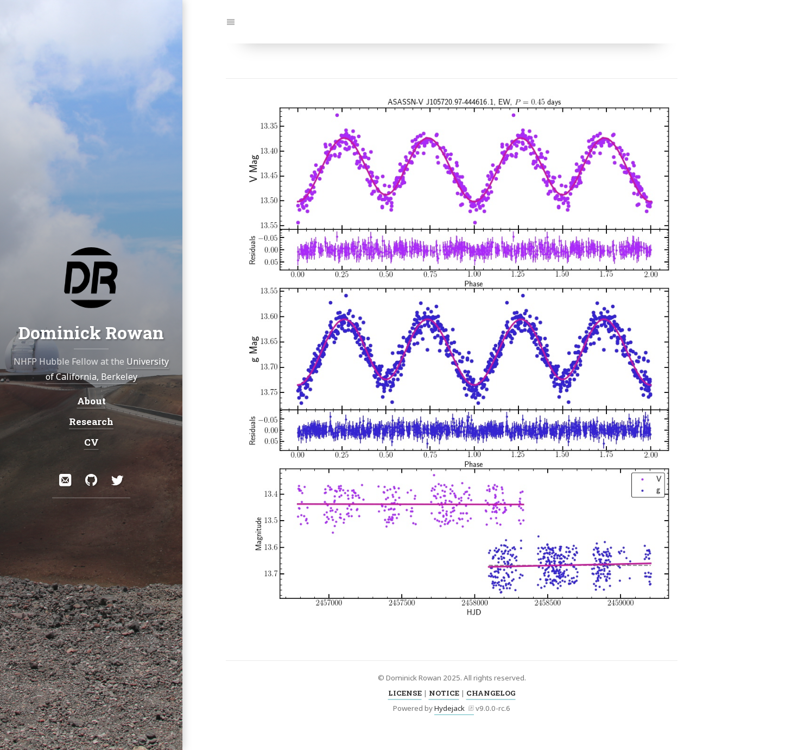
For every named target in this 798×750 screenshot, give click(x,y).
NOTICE (444, 693)
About (91, 400)
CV (91, 442)
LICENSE (405, 693)
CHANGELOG (491, 693)
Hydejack (449, 708)
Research (91, 421)
